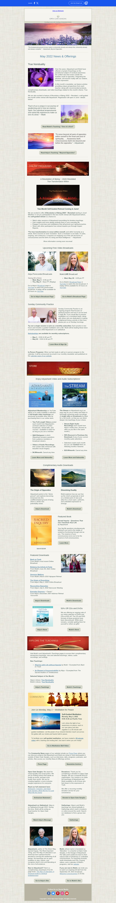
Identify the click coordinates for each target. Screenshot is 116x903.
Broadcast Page (75, 282)
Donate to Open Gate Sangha (74, 798)
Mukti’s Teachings (74, 687)
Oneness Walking (37, 574)
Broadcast (41, 285)
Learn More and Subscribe (42, 457)
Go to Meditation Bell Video (58, 746)
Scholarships (33, 333)
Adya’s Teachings (42, 687)
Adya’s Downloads (42, 601)
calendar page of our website (41, 356)
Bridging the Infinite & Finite (41, 567)
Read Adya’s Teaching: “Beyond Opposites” (58, 153)
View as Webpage (58, 11)
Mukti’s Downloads (73, 601)
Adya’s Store (42, 630)
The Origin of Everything (39, 580)
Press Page (73, 753)
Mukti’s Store (74, 630)
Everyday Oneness (37, 591)
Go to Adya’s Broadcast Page (42, 296)
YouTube (31, 287)
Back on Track (35, 559)
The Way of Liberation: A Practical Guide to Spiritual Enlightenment (41, 873)
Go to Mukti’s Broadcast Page (73, 296)
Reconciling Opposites (39, 586)
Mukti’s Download (74, 509)
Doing (40, 792)
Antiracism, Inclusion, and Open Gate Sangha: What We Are (39, 790)
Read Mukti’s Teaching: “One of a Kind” (58, 126)
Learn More (64, 543)
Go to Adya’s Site (42, 881)
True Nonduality (47, 680)
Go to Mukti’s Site (74, 881)
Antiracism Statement (42, 798)
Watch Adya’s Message (42, 820)
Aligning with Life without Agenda (48, 665)
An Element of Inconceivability (46, 670)
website (76, 864)
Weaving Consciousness (68, 874)
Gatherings (74, 820)
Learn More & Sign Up (58, 344)
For (49, 791)
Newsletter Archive (74, 764)
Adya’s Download (42, 509)
